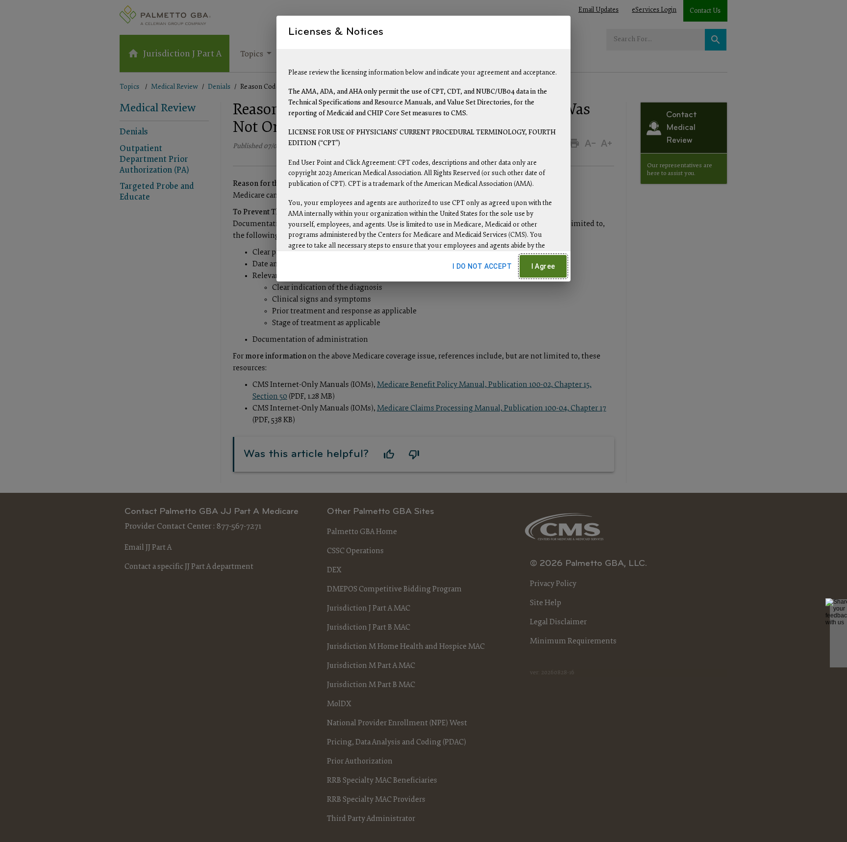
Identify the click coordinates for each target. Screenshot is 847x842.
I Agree (543, 266)
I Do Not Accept (482, 266)
